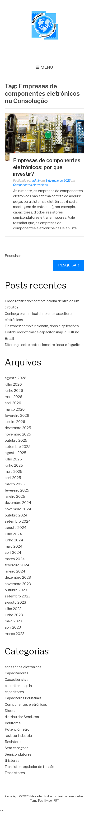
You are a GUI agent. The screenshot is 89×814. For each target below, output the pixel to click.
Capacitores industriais (23, 698)
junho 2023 (14, 615)
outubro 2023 (16, 590)
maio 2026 (13, 397)
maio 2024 (13, 546)
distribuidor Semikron (22, 717)
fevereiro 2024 (17, 565)
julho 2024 (13, 534)
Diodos (10, 711)
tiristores (12, 760)
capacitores (14, 692)
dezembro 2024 (18, 503)
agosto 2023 (15, 602)
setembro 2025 (18, 447)
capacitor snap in (18, 686)
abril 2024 (13, 552)
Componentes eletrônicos (30, 185)
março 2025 (15, 484)
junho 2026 (14, 390)
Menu (47, 67)
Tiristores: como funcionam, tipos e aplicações (42, 326)
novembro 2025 (18, 434)
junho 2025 (14, 465)
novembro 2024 (18, 509)
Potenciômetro (17, 729)
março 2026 (15, 409)
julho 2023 (13, 609)
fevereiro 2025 (17, 490)
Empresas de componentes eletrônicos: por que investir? (46, 167)
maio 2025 (13, 471)
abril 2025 (13, 478)
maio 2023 (13, 621)
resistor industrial (19, 736)
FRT (56, 800)
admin (36, 180)
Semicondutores (18, 754)
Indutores (13, 723)
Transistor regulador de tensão (29, 767)
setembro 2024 (18, 521)
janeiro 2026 (15, 422)
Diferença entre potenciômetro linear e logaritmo (44, 345)
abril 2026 (13, 403)
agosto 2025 (15, 453)
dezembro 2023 (18, 577)
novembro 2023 (18, 584)
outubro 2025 (16, 440)
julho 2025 (13, 459)
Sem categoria (16, 748)
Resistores (14, 742)
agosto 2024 (15, 527)
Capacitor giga (16, 679)
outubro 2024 (16, 515)
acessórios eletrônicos (23, 667)
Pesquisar (13, 256)
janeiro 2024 (15, 571)
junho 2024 (14, 540)
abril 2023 (13, 627)
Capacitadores (16, 673)
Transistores (15, 773)
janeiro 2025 (15, 496)
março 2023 (14, 634)
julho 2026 (13, 384)
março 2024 (15, 559)
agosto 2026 (15, 378)
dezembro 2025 (18, 428)
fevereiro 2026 (17, 415)
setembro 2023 (17, 596)
